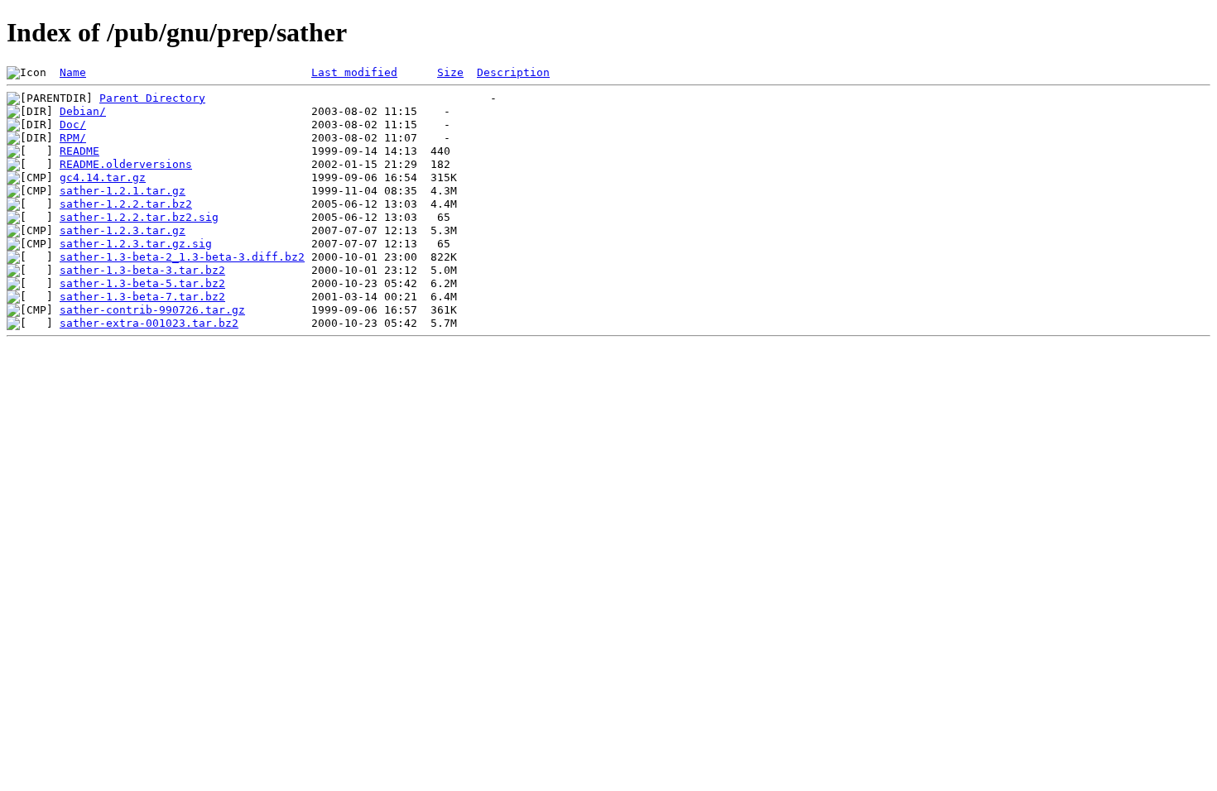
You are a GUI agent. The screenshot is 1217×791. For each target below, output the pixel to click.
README (79, 151)
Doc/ (73, 124)
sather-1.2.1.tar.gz (122, 191)
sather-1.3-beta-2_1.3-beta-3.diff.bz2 (182, 257)
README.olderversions (126, 164)
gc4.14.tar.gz (103, 177)
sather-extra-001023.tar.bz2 (149, 323)
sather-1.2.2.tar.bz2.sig (139, 217)
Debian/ (83, 111)
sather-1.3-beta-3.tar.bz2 (142, 270)
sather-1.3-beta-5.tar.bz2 (142, 283)
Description (513, 72)
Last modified (354, 72)
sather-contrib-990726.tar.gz (152, 310)
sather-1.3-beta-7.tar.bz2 (142, 296)
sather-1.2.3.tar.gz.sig (136, 243)
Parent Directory (152, 98)
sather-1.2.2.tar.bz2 (126, 204)
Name (73, 72)
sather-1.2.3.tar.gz (122, 230)
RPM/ (73, 138)
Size (450, 72)
